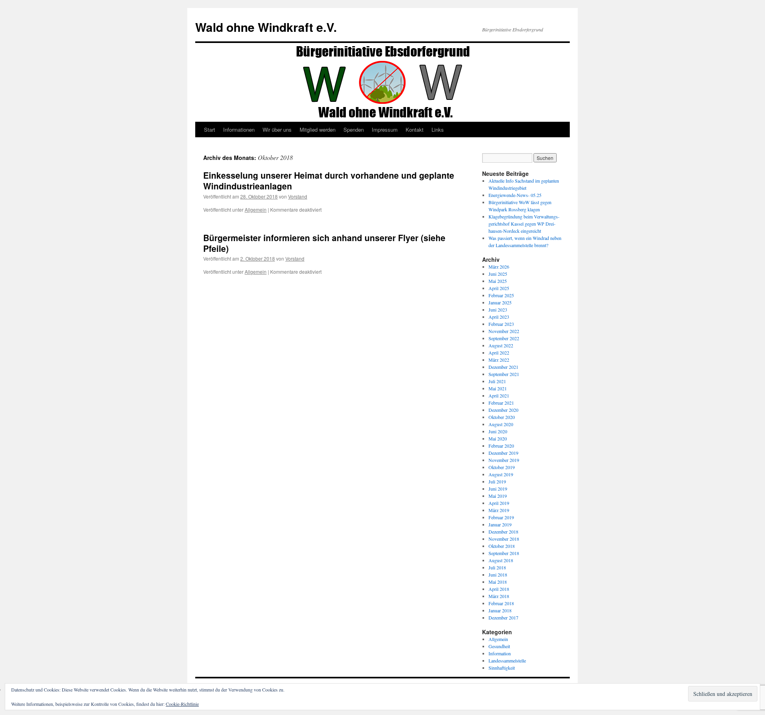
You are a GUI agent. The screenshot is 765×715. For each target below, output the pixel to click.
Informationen (239, 129)
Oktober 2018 (501, 546)
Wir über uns (277, 129)
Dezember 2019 (503, 453)
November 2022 (503, 331)
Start (209, 129)
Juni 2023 (497, 309)
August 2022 (500, 345)
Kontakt (415, 129)
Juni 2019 (497, 488)
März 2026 (498, 266)
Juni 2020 (497, 431)
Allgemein (256, 209)
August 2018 (500, 560)
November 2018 (503, 539)
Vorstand (297, 196)
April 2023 (498, 317)
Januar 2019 (500, 524)
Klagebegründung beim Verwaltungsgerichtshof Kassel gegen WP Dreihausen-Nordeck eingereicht (523, 223)
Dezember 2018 (503, 531)
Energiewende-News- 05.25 (514, 195)
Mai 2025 (497, 281)
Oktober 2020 (501, 417)
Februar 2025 (501, 295)
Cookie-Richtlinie (182, 704)
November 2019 (503, 460)
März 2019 (498, 510)
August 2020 (500, 424)
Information (499, 653)
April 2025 (498, 288)
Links (438, 129)
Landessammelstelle (507, 660)
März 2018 (498, 596)
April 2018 (498, 589)
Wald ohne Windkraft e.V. (266, 26)
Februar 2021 (501, 402)
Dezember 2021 (503, 367)
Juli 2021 (497, 381)
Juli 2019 (497, 481)
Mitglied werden (317, 129)
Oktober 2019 (501, 467)
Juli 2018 (497, 567)
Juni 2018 (497, 574)
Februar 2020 (501, 445)
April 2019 (498, 503)
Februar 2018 (501, 603)
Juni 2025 (497, 274)
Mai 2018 (497, 582)
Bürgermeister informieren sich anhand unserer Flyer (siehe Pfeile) (324, 243)
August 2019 (500, 474)
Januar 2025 (500, 302)
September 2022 (503, 338)
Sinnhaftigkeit (501, 667)
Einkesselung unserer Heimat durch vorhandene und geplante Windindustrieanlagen (328, 180)
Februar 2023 (501, 324)
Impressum (385, 129)
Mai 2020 (497, 438)
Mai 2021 (497, 388)
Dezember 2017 (503, 617)
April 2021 (498, 395)
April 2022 (498, 352)
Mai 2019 (497, 496)
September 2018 (503, 553)
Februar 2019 (501, 517)
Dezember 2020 (503, 410)
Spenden (353, 129)
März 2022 (498, 360)
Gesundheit (499, 646)
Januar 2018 (500, 610)
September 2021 (503, 374)
